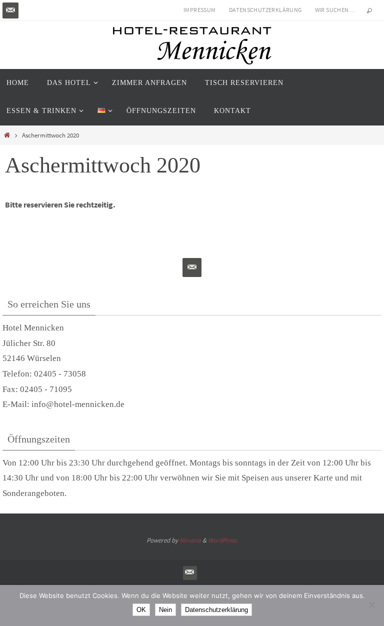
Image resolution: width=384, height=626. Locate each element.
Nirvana (190, 540)
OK (141, 610)
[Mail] (10, 10)
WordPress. (223, 540)
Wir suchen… (335, 10)
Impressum (200, 10)
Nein (165, 610)
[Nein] (371, 605)
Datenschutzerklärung (265, 10)
